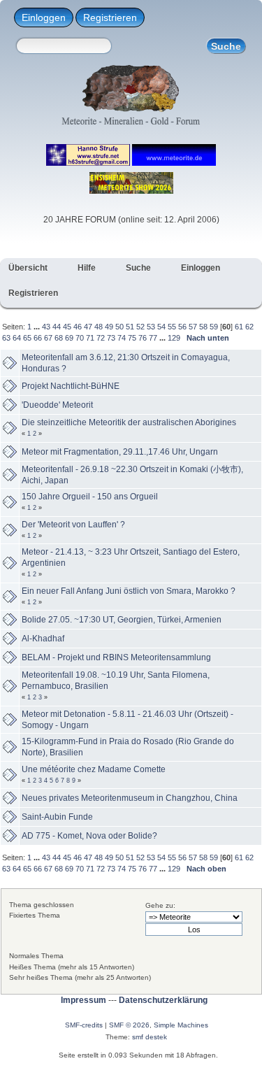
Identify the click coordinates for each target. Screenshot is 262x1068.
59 (214, 326)
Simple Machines (181, 1025)
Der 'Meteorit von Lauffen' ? (73, 524)
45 (67, 326)
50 (119, 326)
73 (111, 338)
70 (79, 338)
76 (142, 338)
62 (249, 326)
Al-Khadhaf (43, 638)
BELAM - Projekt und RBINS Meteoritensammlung (116, 657)
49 (109, 326)
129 (174, 338)
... (38, 326)
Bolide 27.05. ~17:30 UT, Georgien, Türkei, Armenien (121, 620)
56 (182, 326)
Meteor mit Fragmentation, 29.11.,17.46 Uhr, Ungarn (120, 452)
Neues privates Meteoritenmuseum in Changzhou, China (130, 798)
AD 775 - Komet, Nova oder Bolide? (89, 836)
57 (193, 326)
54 (161, 326)
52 (140, 326)
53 (151, 326)
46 (77, 326)
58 (203, 326)
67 (48, 338)
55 (172, 326)
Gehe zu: (160, 905)
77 (153, 338)
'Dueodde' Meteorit (57, 405)
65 (27, 338)
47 (88, 326)
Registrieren (110, 17)
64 (17, 338)
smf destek (149, 1037)
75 (132, 338)
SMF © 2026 (129, 1025)
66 (38, 338)
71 (90, 338)
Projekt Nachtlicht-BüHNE (70, 386)
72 (100, 338)
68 (58, 338)
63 (6, 338)
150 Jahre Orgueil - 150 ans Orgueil (90, 496)
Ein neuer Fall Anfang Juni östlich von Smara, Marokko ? (128, 591)
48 (98, 326)
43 (46, 326)
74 (121, 338)
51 (130, 326)
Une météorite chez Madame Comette (94, 769)
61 (239, 326)
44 (56, 326)
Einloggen (44, 17)
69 (69, 338)
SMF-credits (84, 1025)
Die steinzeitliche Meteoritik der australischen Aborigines (129, 422)
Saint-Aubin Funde (57, 817)
